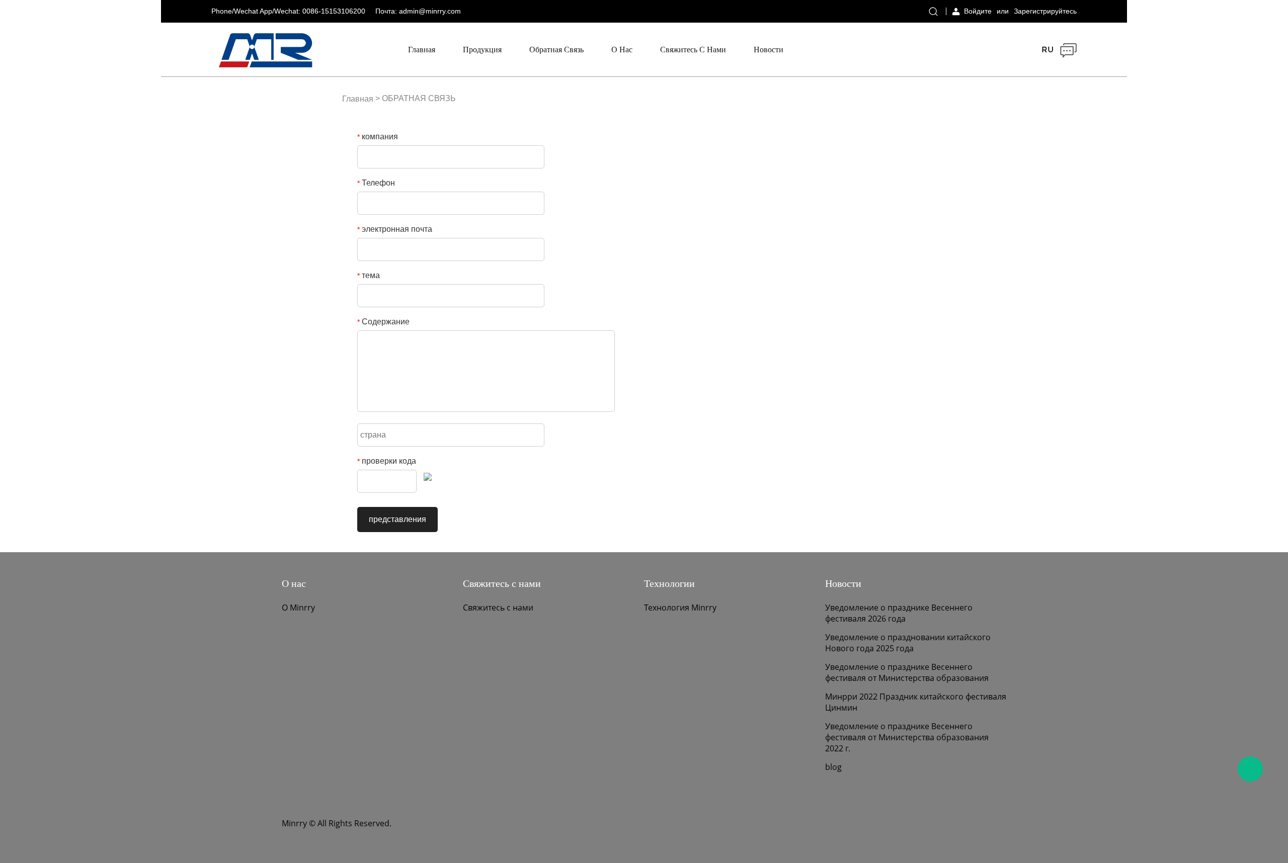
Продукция (482, 49)
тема (368, 275)
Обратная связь (556, 49)
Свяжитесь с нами (693, 49)
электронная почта (394, 229)
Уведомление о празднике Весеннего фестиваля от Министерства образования (907, 672)
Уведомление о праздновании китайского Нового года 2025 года (908, 643)
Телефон (376, 183)
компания (377, 136)
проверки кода (386, 461)
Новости (768, 49)
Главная (421, 49)
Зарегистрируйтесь (1045, 11)
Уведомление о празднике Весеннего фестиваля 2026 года (899, 613)
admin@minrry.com (430, 11)
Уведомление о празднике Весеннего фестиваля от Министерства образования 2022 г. (907, 737)
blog (833, 766)
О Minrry (298, 607)
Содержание (383, 321)
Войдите (978, 11)
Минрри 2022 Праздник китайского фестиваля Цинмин (915, 702)
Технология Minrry (680, 607)
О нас (621, 49)
